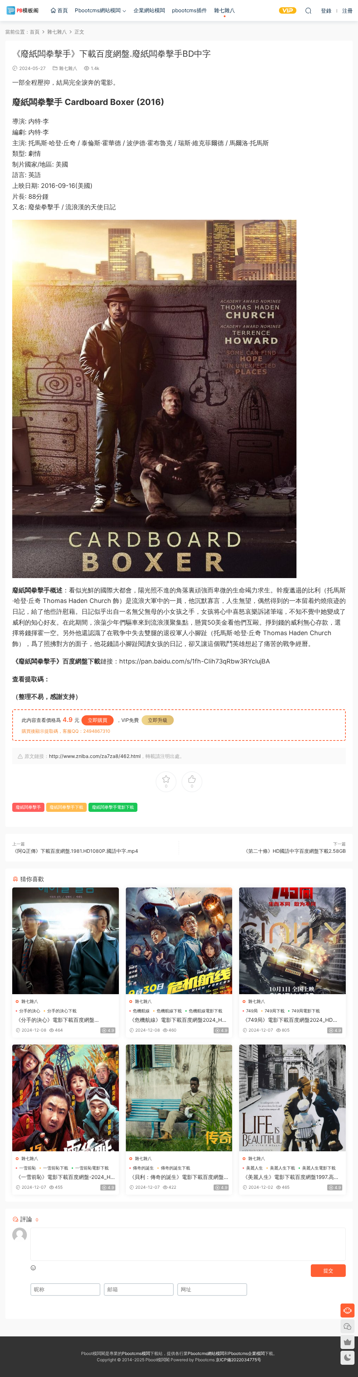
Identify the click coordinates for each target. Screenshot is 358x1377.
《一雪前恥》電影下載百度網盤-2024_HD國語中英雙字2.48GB (65, 1177)
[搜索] (308, 10)
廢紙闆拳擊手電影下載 (113, 807)
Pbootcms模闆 (136, 1353)
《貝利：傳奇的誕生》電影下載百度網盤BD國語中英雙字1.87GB (176, 1177)
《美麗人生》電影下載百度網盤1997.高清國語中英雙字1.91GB (291, 1177)
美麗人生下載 (282, 1168)
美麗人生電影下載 (319, 1168)
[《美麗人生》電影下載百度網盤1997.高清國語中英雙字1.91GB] (292, 1098)
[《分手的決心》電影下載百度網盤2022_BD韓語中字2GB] (65, 940)
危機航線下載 (169, 1010)
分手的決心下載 (62, 1010)
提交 (328, 1270)
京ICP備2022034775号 (238, 1359)
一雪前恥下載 (55, 1168)
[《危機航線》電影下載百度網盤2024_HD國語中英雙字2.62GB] (179, 940)
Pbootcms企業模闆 (246, 1353)
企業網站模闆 (149, 10)
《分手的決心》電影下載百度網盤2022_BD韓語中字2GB (55, 1020)
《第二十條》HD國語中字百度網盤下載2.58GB (294, 851)
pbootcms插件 (189, 10)
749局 (252, 1010)
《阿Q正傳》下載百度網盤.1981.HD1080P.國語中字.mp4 (75, 851)
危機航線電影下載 (205, 1010)
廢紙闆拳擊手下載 (66, 807)
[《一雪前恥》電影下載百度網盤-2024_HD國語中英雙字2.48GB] (65, 1098)
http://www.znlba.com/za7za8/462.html (95, 756)
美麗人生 (254, 1168)
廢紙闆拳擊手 (28, 807)
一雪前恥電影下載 (92, 1168)
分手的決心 (29, 1010)
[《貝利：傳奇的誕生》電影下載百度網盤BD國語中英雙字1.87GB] (179, 1098)
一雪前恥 (27, 1168)
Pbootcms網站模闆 (98, 10)
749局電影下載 (306, 1010)
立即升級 (157, 720)
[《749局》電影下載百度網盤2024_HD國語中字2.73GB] (292, 940)
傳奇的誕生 (143, 1168)
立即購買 (97, 720)
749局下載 (275, 1010)
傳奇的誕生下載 (175, 1168)
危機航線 (141, 1010)
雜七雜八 (224, 10)
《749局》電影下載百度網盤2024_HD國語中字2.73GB (290, 1020)
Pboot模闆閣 (22, 10)
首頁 (62, 10)
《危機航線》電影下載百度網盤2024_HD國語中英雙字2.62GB (177, 1020)
